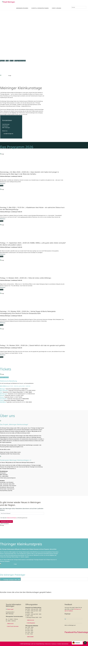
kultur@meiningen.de (8, 133)
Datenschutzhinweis (11, 517)
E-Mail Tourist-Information (12, 626)
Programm (2, 60)
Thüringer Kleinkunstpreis (20, 60)
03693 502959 (30, 636)
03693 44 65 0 (10, 623)
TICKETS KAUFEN (4, 377)
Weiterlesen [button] (2, 183)
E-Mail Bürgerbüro (31, 623)
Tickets (7, 60)
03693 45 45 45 (30, 620)
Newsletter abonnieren (6, 521)
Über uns (11, 60)
